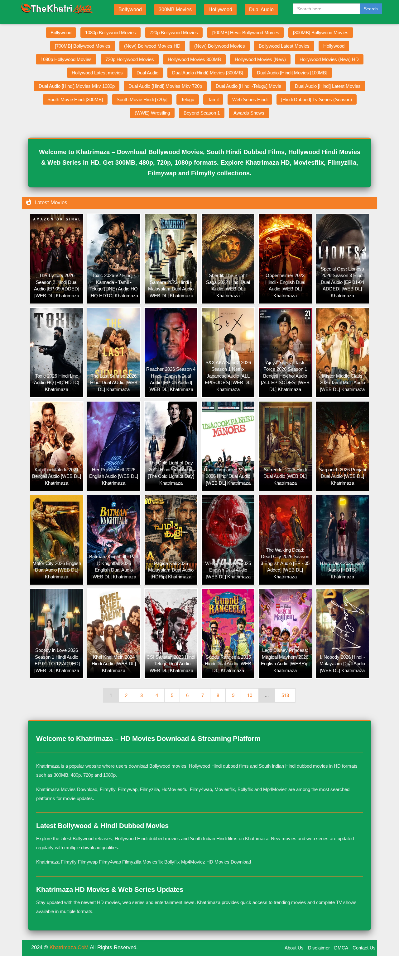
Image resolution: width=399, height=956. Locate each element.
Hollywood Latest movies (97, 72)
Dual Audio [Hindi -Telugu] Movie (248, 86)
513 (285, 695)
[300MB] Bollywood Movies (321, 32)
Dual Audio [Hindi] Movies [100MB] (292, 72)
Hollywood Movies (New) (260, 59)
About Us (294, 947)
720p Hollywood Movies (129, 59)
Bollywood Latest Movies (284, 46)
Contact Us (364, 947)
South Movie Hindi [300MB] (75, 99)
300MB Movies (175, 9)
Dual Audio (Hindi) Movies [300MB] (207, 72)
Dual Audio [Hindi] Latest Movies (328, 86)
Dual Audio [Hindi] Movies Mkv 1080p (77, 86)
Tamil (213, 99)
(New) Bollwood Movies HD (152, 46)
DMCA (341, 947)
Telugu (187, 99)
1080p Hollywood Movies (66, 59)
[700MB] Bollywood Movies (82, 46)
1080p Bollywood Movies (110, 32)
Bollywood (130, 9)
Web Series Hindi (249, 99)
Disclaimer (319, 947)
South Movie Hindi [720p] (142, 99)
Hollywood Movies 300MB (194, 59)
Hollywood (220, 9)
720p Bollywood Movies (174, 32)
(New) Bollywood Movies (219, 46)
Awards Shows (248, 112)
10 (249, 695)
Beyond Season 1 (202, 112)
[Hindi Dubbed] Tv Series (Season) (316, 99)
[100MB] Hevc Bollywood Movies (245, 32)
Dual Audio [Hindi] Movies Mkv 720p (165, 86)
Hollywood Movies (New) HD (329, 59)
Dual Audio (261, 9)
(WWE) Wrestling (152, 112)
